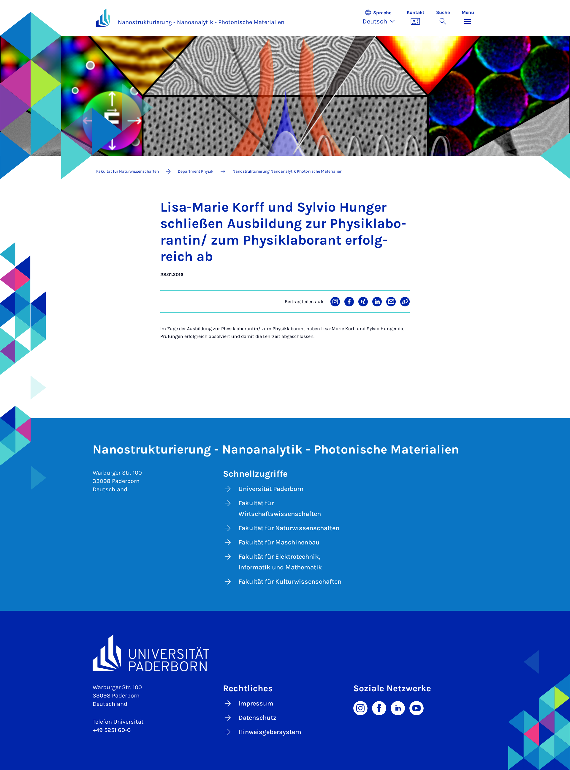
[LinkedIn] (398, 707)
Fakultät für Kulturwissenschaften (289, 581)
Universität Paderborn (270, 489)
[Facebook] (379, 707)
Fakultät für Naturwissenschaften (288, 528)
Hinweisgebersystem (269, 732)
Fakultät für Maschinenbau (279, 542)
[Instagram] (360, 707)
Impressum (255, 703)
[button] (381, 18)
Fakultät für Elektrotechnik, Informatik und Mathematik (280, 562)
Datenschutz (257, 718)
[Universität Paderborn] (285, 652)
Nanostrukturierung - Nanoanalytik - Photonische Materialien (201, 22)
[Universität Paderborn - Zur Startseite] (103, 18)
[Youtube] (416, 707)
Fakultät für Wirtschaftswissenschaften (279, 508)
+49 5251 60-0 (112, 730)
